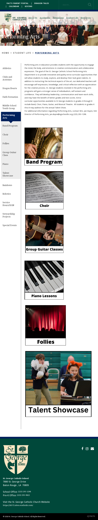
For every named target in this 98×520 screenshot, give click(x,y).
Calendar (14, 6)
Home (5, 53)
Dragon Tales (41, 3)
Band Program (10, 125)
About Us (32, 18)
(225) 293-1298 (24, 491)
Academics (45, 18)
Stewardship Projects (9, 215)
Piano (5, 164)
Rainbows (7, 185)
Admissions (58, 18)
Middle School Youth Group (9, 107)
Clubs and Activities (7, 78)
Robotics (7, 194)
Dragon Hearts (10, 88)
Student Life (72, 18)
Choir (5, 134)
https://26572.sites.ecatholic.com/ (18, 505)
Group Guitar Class (9, 153)
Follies (6, 143)
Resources (86, 18)
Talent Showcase (8, 174)
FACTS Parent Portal (18, 3)
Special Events (10, 225)
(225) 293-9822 (23, 495)
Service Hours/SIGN (8, 203)
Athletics (7, 68)
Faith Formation (10, 97)
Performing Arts (47, 53)
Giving (28, 6)
